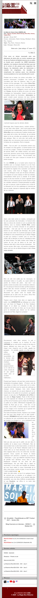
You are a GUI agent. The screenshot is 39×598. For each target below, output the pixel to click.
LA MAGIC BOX (21, 593)
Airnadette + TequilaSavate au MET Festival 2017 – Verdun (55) (20, 519)
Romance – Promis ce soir (11, 556)
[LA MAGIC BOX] (14, 12)
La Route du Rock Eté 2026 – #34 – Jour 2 (15, 571)
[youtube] (11, 581)
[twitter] (5, 581)
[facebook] (8, 581)
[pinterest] (14, 581)
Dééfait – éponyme (9, 553)
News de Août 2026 (9, 560)
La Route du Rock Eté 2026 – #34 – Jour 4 (15, 564)
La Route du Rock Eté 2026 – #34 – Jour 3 (15, 567)
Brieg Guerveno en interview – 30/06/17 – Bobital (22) (19, 525)
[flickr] (17, 581)
